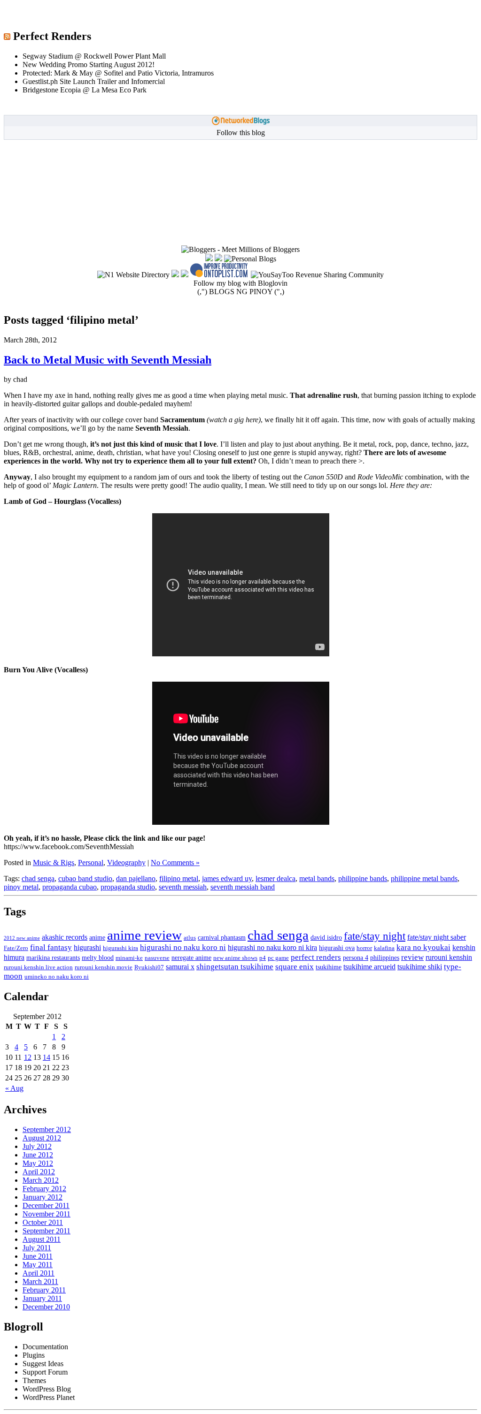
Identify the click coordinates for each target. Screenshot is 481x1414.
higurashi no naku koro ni (183, 947)
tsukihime (328, 967)
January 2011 (42, 1298)
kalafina (384, 948)
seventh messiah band (242, 887)
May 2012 (38, 1163)
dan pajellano (135, 878)
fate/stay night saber (436, 937)
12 (27, 1057)
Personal (90, 863)
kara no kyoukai (423, 947)
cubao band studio (85, 878)
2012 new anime (22, 938)
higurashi (87, 947)
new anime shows (235, 958)
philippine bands (362, 878)
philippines (384, 957)
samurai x (180, 967)
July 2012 (37, 1146)
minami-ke (129, 958)
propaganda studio (128, 887)
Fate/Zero (16, 948)
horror (364, 948)
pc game (278, 958)
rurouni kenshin (449, 957)
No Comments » (175, 863)
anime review (144, 935)
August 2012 (42, 1138)
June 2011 (38, 1256)
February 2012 (44, 1189)
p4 (262, 958)
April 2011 (38, 1273)
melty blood (98, 957)
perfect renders (316, 957)
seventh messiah (183, 887)
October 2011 (43, 1222)
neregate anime (191, 957)
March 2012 (41, 1180)
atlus (190, 938)
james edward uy (227, 878)
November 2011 (46, 1214)
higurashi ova (337, 947)
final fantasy (51, 947)
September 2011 (46, 1231)
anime (97, 937)
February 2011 (44, 1290)
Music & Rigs (53, 863)
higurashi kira (120, 948)
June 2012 (38, 1155)
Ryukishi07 (149, 967)
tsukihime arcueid (369, 967)
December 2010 (46, 1307)
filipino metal (178, 878)
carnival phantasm (222, 937)
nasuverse (157, 958)
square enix (294, 966)
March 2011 (40, 1281)
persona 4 (355, 957)
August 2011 (42, 1239)
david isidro (326, 937)
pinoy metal (21, 887)
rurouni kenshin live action (38, 967)
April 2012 (39, 1172)
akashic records (64, 937)
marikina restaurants (53, 957)
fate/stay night (374, 936)
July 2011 (37, 1248)
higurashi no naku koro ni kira (272, 947)
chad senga (38, 878)
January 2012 (42, 1197)
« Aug (14, 1088)
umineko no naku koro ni (56, 976)
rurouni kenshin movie (103, 967)
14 (46, 1057)
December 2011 (46, 1205)
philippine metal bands (424, 878)
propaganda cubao (69, 887)
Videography (126, 863)
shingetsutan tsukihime (234, 966)
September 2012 (47, 1129)
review (412, 957)
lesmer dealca (275, 878)
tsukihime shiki (419, 967)
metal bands (316, 878)
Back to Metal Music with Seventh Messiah (107, 360)
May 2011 (38, 1265)
